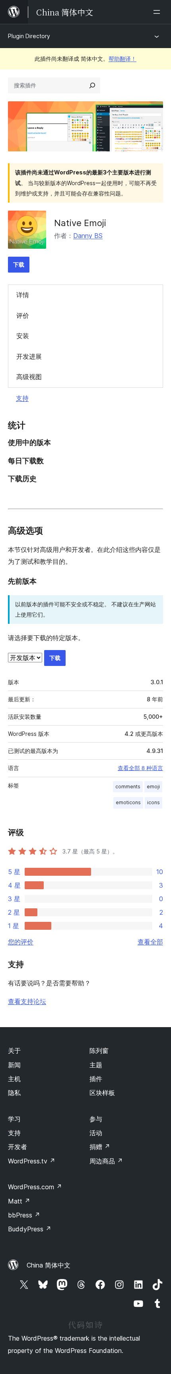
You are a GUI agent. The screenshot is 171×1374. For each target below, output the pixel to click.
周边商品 (106, 1161)
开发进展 (29, 356)
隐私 (14, 1093)
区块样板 (102, 1093)
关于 (14, 1051)
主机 (14, 1079)
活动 (95, 1133)
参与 (95, 1119)
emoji (153, 787)
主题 (95, 1065)
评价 (22, 315)
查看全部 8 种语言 (140, 768)
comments (127, 787)
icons (153, 802)
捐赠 (99, 1147)
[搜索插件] (92, 85)
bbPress (24, 1215)
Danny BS (88, 236)
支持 (22, 398)
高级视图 (29, 377)
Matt (19, 1201)
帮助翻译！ (122, 58)
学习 (14, 1119)
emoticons (128, 802)
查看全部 (150, 942)
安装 (22, 336)
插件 (95, 1079)
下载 (18, 264)
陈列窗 (99, 1051)
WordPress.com (35, 1187)
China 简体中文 (48, 1265)
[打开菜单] (158, 12)
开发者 (17, 1147)
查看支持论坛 (27, 1001)
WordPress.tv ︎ (31, 1161)
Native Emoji (80, 223)
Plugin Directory (29, 36)
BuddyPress (29, 1229)
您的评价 (20, 942)
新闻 (14, 1065)
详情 (22, 295)
